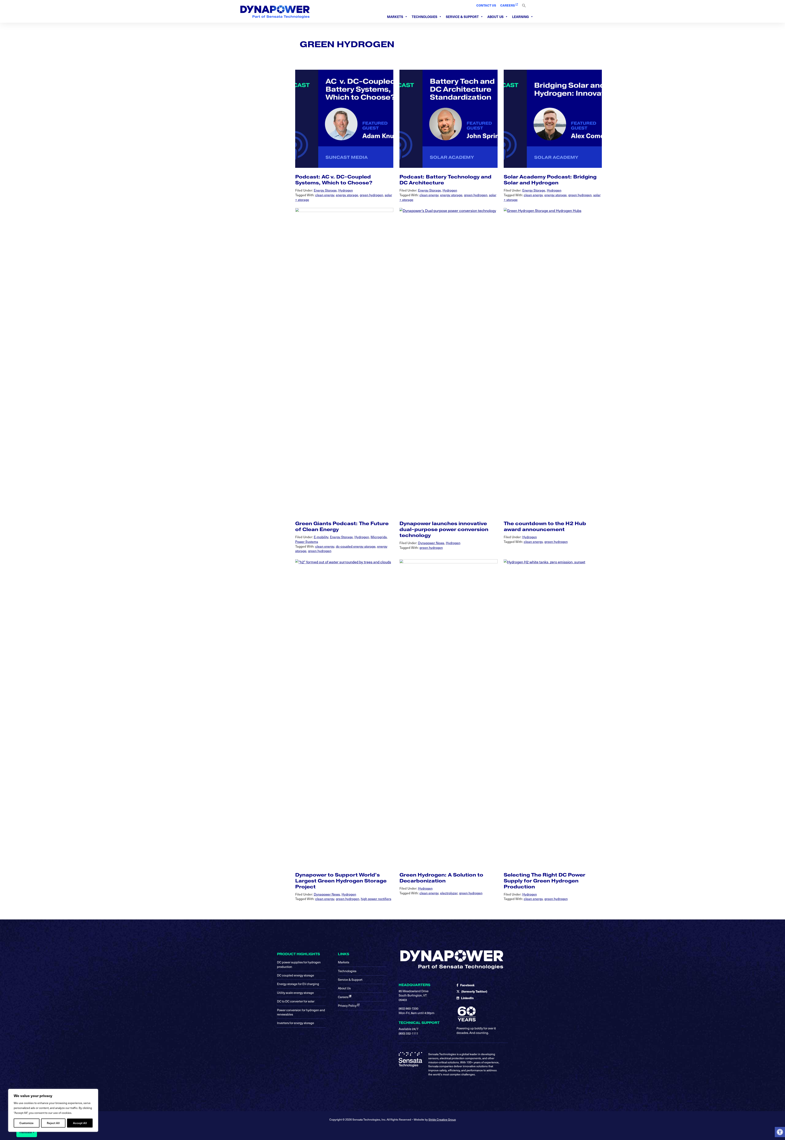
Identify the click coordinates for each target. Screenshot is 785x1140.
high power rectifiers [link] (376, 898)
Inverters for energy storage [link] (295, 1023)
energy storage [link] (347, 194)
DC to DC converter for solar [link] (295, 1001)
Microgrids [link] (379, 536)
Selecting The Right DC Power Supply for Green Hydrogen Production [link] (544, 881)
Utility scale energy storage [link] (295, 992)
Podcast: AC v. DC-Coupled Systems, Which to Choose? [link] (333, 180)
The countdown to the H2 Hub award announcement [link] (545, 526)
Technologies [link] (424, 16)
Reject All (53, 1123)
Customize (26, 1123)
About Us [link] (495, 16)
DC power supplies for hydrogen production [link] (299, 964)
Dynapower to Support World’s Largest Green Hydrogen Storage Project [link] (341, 881)
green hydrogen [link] (371, 194)
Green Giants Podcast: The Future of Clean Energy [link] (342, 526)
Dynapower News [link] (431, 542)
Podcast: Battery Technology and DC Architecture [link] (445, 180)
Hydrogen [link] (345, 190)
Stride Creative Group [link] (442, 1119)
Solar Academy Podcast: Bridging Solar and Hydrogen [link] (550, 180)
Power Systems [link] (306, 541)
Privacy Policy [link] (347, 1005)
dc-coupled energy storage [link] (356, 546)
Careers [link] (343, 997)
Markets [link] (395, 16)
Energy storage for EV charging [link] (298, 984)
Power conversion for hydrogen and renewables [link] (301, 1012)
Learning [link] (520, 16)
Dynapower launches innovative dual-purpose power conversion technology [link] (443, 529)
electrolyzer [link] (449, 892)
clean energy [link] (324, 194)
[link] (780, 1132)
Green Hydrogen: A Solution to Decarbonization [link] (441, 878)
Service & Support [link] (462, 16)
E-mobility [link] (321, 536)
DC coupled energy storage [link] (295, 975)
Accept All (80, 1123)
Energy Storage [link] (325, 190)
